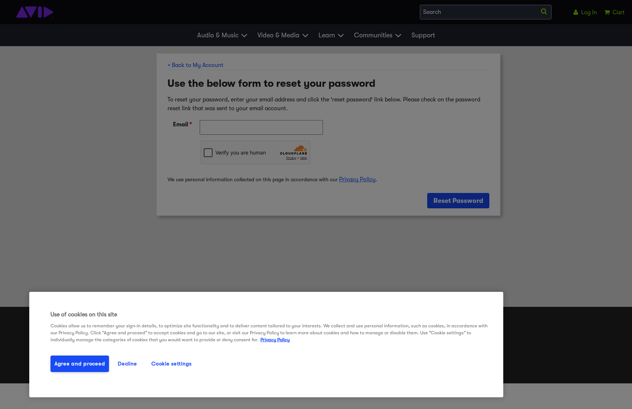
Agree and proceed (79, 364)
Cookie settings (171, 364)
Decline (127, 364)
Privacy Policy (275, 339)
